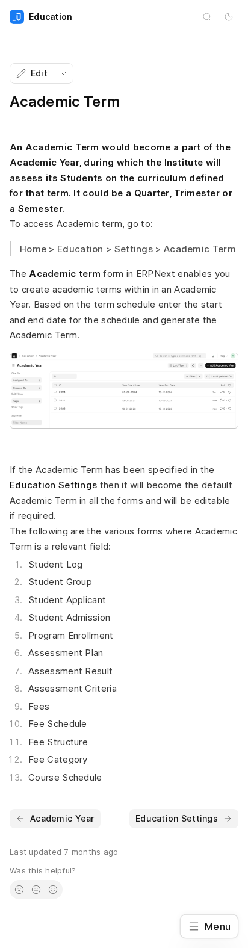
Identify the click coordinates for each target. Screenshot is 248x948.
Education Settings (53, 485)
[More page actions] (63, 73)
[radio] (19, 889)
